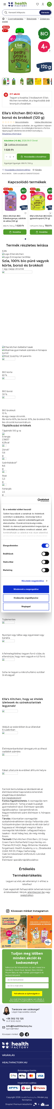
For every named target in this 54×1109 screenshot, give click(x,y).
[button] (50, 51)
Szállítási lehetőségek (18, 144)
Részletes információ (11, 134)
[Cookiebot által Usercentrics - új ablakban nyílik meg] (37, 500)
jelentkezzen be (35, 892)
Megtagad (26, 606)
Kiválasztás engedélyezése (26, 598)
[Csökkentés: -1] (6, 157)
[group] (27, 51)
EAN (4, 251)
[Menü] (4, 4)
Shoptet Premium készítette (17, 1103)
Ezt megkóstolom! (11, 798)
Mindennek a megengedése (26, 589)
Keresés (45, 12)
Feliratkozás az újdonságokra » (26, 992)
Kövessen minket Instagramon (28, 911)
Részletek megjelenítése (33, 581)
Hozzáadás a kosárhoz (35, 157)
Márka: (43, 122)
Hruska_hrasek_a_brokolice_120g (19, 251)
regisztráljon (25, 895)
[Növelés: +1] (13, 157)
